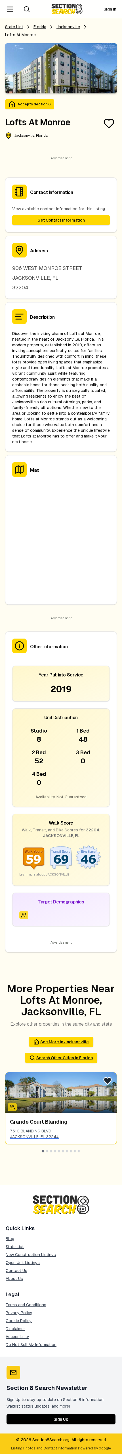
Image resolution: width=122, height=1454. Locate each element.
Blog (10, 1238)
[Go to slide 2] (47, 1151)
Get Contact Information (61, 220)
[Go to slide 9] (75, 1151)
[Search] (27, 9)
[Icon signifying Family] (24, 915)
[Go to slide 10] (79, 1151)
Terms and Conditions (26, 1304)
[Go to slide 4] (55, 1151)
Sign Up (61, 1419)
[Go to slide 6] (63, 1151)
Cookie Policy (19, 1320)
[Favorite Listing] (109, 123)
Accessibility (17, 1336)
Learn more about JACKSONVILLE (44, 874)
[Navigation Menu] (10, 9)
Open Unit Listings (23, 1262)
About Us (14, 1278)
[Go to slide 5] (59, 1151)
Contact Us (16, 1270)
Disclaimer (15, 1328)
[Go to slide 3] (51, 1151)
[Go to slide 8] (71, 1151)
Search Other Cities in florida (64, 1058)
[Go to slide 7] (67, 1151)
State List (14, 26)
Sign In (110, 9)
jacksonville (68, 26)
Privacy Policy (19, 1312)
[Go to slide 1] (43, 1151)
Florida (39, 26)
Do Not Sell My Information (31, 1344)
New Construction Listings (31, 1254)
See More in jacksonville (64, 1042)
